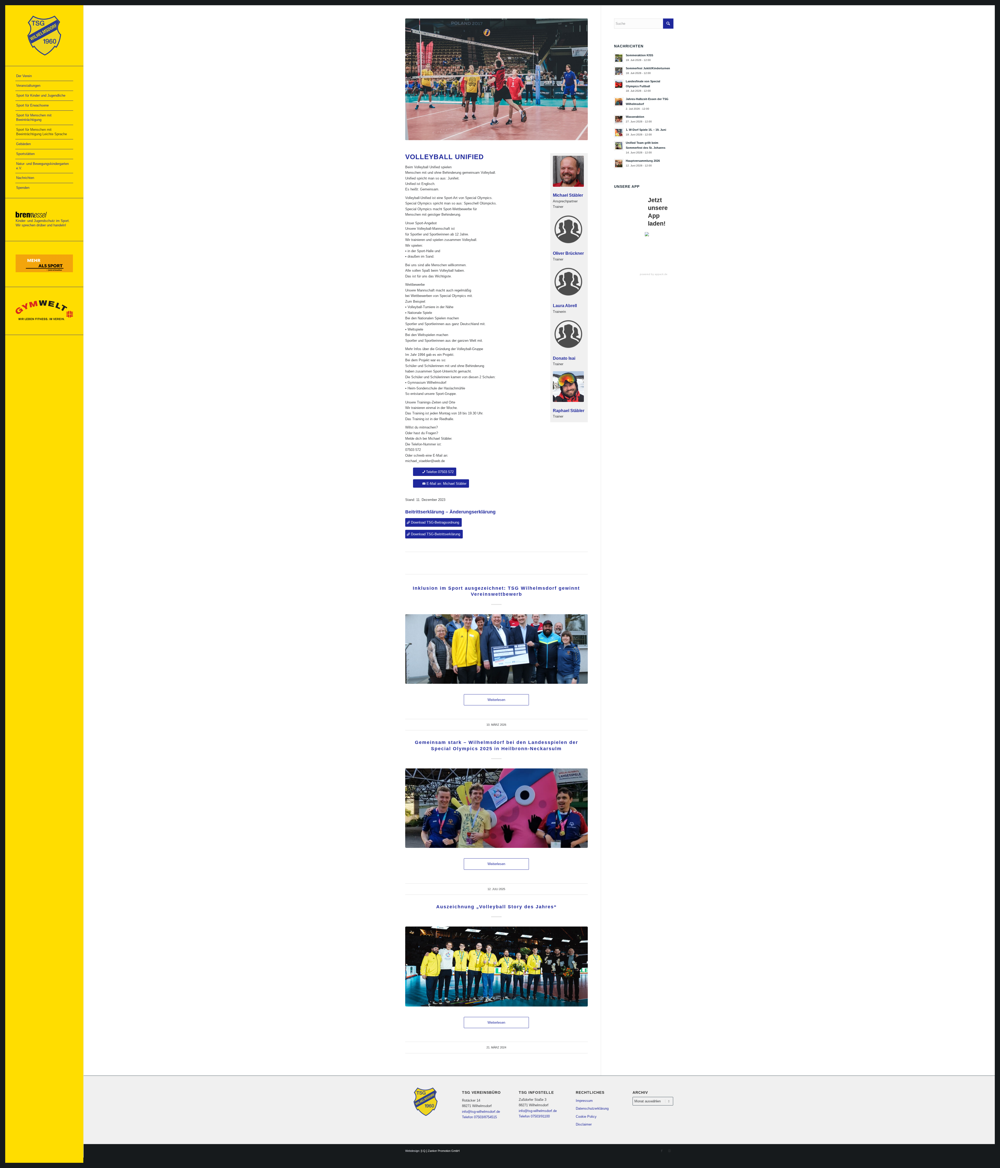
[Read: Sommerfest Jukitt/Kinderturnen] (618, 71)
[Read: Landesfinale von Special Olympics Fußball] (618, 84)
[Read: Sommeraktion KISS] (618, 58)
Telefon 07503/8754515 (479, 1117)
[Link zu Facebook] (662, 1151)
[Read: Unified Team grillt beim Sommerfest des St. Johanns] (618, 145)
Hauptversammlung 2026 (643, 160)
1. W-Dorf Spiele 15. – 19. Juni (646, 129)
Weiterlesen (496, 700)
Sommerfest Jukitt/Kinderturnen (648, 68)
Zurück (417, 79)
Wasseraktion (635, 116)
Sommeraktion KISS (639, 55)
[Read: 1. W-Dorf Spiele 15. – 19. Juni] (618, 132)
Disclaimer (584, 1124)
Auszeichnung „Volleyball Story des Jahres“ (496, 906)
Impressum (584, 1101)
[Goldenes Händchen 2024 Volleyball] (496, 967)
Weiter (576, 79)
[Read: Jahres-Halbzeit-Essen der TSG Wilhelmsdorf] (618, 102)
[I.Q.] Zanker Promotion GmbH (440, 1150)
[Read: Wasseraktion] (618, 119)
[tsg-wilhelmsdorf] (44, 35)
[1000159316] (496, 649)
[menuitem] (44, 76)
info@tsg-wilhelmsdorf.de (481, 1112)
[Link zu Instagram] (669, 1151)
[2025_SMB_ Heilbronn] (496, 808)
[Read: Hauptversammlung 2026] (618, 163)
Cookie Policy (586, 1117)
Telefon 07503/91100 (534, 1116)
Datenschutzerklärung (592, 1108)
